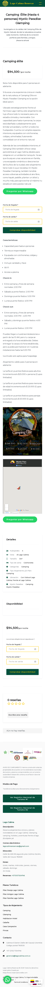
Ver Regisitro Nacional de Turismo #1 (22, 798)
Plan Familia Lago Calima (13, 898)
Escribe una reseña (18, 715)
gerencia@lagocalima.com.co (18, 956)
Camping (25, 567)
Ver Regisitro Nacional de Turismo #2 (22, 809)
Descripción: (8, 827)
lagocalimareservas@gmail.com (16, 846)
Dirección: (7, 851)
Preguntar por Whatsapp (20, 191)
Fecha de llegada (10, 205)
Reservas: (7, 875)
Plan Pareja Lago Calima (13, 890)
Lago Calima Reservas (22, 3)
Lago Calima (8, 822)
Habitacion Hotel (10, 918)
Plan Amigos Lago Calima (13, 894)
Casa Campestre (9, 926)
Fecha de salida (10, 217)
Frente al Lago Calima (22, 580)
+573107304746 (18, 875)
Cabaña (6, 922)
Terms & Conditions (21, 982)
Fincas (5, 930)
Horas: (5, 862)
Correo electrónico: (11, 843)
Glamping (7, 914)
